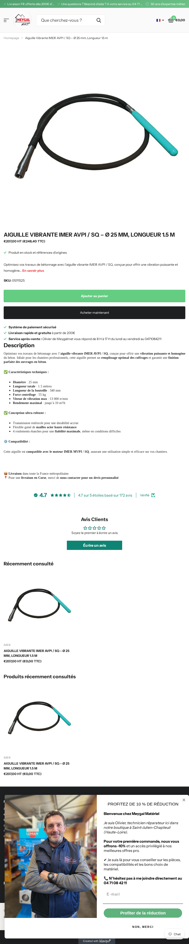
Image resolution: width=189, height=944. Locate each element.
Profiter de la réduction (143, 913)
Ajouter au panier (94, 296)
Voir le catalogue (6, 20)
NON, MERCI (143, 927)
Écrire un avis (94, 545)
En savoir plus (33, 270)
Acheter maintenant (94, 313)
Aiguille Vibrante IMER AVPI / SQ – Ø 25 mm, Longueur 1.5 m (36, 653)
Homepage (11, 38)
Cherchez (98, 20)
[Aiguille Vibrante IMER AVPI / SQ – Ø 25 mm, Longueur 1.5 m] (39, 605)
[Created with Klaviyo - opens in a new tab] (96, 941)
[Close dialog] (184, 800)
